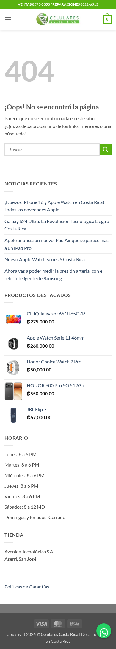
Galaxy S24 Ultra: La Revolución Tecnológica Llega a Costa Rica (56, 225)
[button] (8, 19)
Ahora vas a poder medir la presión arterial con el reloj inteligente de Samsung (54, 274)
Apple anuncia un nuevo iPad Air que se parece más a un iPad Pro (56, 244)
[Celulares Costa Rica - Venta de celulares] (58, 19)
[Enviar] (106, 149)
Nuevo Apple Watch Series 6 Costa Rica (44, 259)
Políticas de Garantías (26, 586)
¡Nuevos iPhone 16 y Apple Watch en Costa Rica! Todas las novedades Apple (54, 206)
